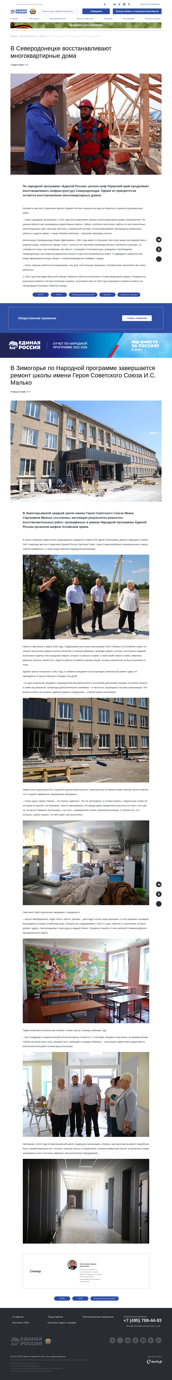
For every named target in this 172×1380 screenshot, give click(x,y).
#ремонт (107, 295)
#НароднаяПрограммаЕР (83, 295)
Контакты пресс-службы (62, 1322)
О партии (14, 19)
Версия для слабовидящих (150, 4)
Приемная (108, 19)
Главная (13, 36)
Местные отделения (85, 19)
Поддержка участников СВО (86, 25)
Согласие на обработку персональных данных (31, 1371)
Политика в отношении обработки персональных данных (36, 1368)
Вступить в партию (152, 19)
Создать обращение (137, 318)
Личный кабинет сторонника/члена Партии (137, 11)
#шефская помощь (129, 295)
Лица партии (34, 19)
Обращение (96, 11)
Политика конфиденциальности (25, 1366)
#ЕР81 (40, 295)
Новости (43, 36)
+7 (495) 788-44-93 (142, 1320)
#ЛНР (58, 295)
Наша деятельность (58, 19)
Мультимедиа (128, 19)
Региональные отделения (98, 1317)
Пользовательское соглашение (24, 1363)
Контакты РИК (20, 1322)
